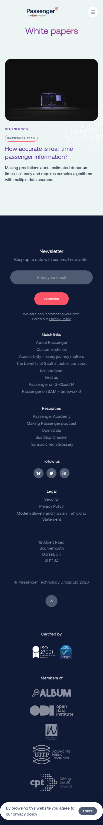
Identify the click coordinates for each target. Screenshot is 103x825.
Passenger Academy (51, 416)
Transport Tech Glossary (51, 444)
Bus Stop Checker (52, 437)
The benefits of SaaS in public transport (51, 363)
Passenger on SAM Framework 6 (51, 391)
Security (51, 499)
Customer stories (51, 349)
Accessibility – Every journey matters (51, 356)
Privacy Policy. (60, 319)
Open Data (51, 430)
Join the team (52, 370)
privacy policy (25, 814)
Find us (51, 377)
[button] (93, 12)
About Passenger (51, 342)
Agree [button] (87, 811)
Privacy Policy (51, 506)
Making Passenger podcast (51, 423)
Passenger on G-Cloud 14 (51, 384)
